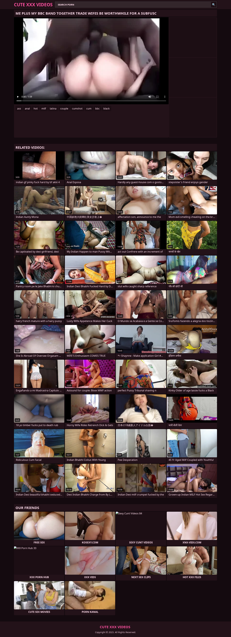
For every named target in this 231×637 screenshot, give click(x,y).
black (106, 108)
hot (36, 108)
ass (19, 108)
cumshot (77, 108)
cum (88, 108)
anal (27, 108)
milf (43, 108)
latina (53, 108)
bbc (97, 108)
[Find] (213, 4)
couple (64, 108)
